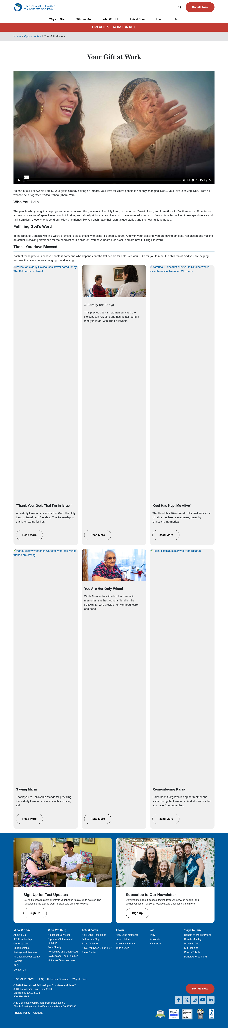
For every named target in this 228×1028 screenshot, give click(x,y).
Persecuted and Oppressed (63, 951)
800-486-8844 (21, 996)
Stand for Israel (90, 943)
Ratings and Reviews (25, 952)
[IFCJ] (34, 7)
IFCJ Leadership (22, 939)
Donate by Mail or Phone (197, 935)
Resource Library (125, 943)
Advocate (155, 939)
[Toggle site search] (179, 7)
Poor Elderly (54, 947)
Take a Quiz (122, 948)
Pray (152, 935)
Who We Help (111, 19)
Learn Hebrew (124, 939)
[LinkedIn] (211, 1000)
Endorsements (21, 948)
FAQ (15, 965)
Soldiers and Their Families (63, 956)
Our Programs (21, 943)
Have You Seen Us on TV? (97, 948)
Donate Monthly (192, 939)
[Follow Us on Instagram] (194, 1000)
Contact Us (19, 969)
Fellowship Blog (91, 939)
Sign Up (35, 913)
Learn (159, 19)
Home (17, 36)
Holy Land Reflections (94, 935)
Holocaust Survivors (59, 935)
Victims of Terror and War (61, 960)
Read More (29, 535)
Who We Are (84, 19)
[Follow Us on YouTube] (202, 1000)
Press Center (89, 952)
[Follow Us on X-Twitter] (186, 1000)
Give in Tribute (192, 952)
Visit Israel (155, 943)
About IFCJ (19, 935)
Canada (37, 1012)
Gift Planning (191, 948)
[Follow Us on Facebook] (178, 1000)
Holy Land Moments (127, 935)
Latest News (137, 19)
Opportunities (32, 36)
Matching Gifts (192, 943)
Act (176, 19)
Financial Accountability (26, 956)
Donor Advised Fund (195, 956)
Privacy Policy (21, 1012)
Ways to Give (57, 19)
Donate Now (200, 7)
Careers (17, 961)
